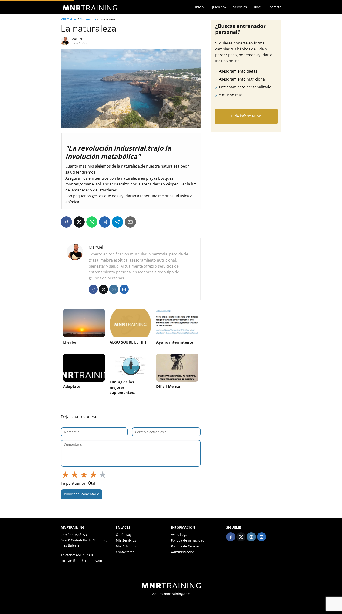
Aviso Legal (179, 534)
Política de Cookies (185, 546)
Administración (183, 552)
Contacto (274, 7)
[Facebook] (66, 222)
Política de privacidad (188, 540)
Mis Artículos (126, 546)
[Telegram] (117, 222)
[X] (79, 222)
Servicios (240, 7)
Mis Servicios (126, 540)
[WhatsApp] (91, 222)
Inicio (199, 7)
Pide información (246, 116)
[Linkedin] (124, 289)
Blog (257, 7)
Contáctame (125, 552)
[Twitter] (103, 289)
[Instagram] (113, 289)
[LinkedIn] (104, 222)
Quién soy (218, 7)
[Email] (130, 222)
